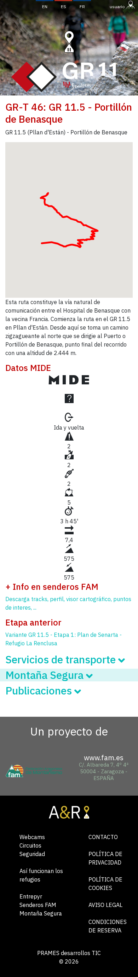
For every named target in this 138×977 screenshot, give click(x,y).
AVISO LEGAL (105, 904)
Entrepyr (30, 896)
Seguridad (32, 853)
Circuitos (30, 845)
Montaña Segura (40, 913)
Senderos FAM (37, 904)
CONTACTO (103, 837)
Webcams (32, 837)
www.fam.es (103, 757)
